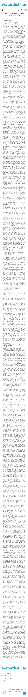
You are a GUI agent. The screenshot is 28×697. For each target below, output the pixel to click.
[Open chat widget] (24, 693)
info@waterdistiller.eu (7, 680)
